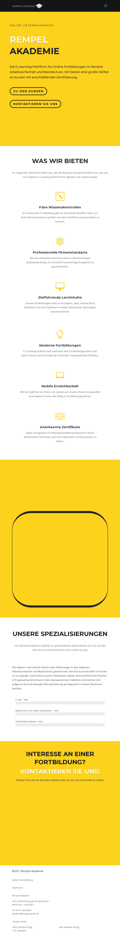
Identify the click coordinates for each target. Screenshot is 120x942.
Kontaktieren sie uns (35, 104)
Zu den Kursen (28, 91)
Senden (96, 852)
